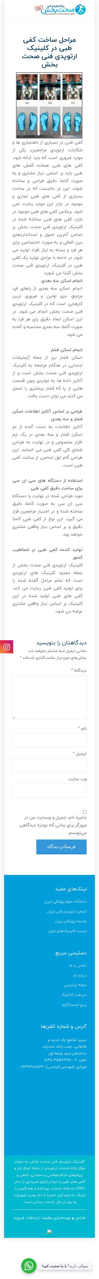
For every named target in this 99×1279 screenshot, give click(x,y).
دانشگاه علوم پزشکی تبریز (66, 901)
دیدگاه (79, 671)
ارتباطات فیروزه (27, 1218)
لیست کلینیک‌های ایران (67, 931)
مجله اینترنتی (75, 985)
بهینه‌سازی (62, 1218)
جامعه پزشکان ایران (71, 921)
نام (82, 729)
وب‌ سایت (77, 779)
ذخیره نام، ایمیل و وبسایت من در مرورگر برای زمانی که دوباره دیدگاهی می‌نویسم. (53, 825)
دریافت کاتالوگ (74, 995)
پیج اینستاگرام (74, 1004)
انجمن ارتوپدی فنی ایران (67, 911)
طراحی (80, 1218)
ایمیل (80, 754)
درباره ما (80, 975)
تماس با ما (78, 965)
